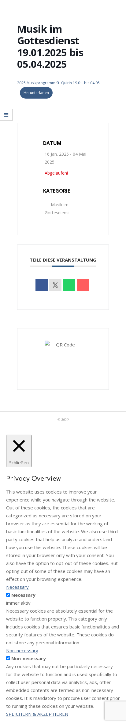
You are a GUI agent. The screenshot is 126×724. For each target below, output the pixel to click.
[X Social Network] (55, 285)
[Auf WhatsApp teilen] (69, 285)
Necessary (23, 595)
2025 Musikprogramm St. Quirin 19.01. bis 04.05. (59, 82)
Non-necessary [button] (22, 650)
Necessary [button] (17, 587)
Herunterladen (36, 92)
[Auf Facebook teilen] (41, 285)
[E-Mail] (83, 285)
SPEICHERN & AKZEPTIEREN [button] (37, 714)
